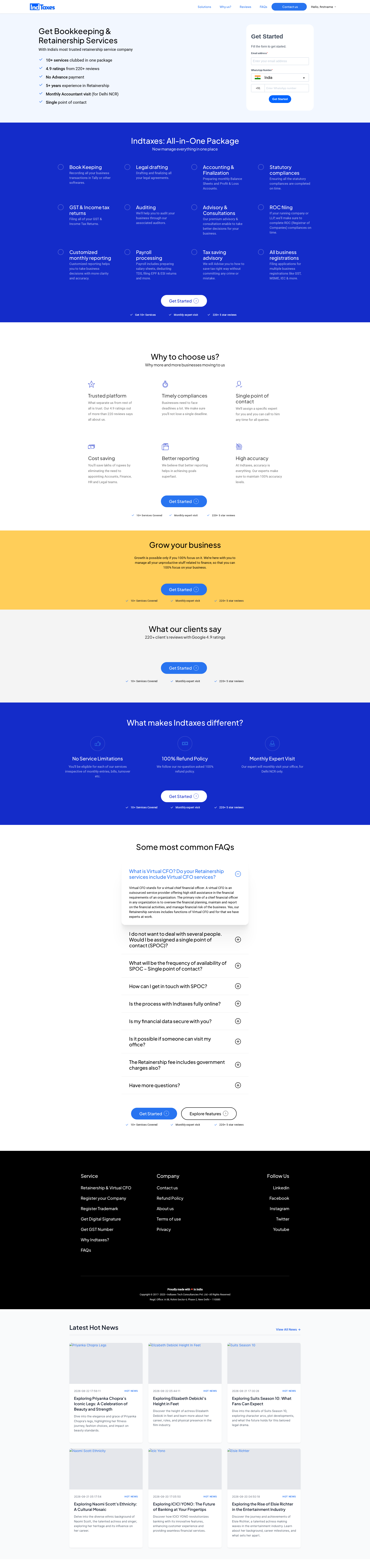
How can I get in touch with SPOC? (168, 986)
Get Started (180, 301)
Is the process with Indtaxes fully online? (175, 1004)
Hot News (131, 1390)
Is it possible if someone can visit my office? (170, 1042)
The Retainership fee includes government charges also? (177, 1065)
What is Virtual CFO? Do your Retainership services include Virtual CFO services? (176, 874)
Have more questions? (154, 1085)
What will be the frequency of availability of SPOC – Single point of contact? (178, 966)
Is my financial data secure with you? (170, 1021)
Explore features (205, 1113)
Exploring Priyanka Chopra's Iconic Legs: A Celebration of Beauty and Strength (101, 1403)
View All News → (288, 1329)
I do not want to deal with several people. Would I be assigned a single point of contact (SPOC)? (175, 939)
